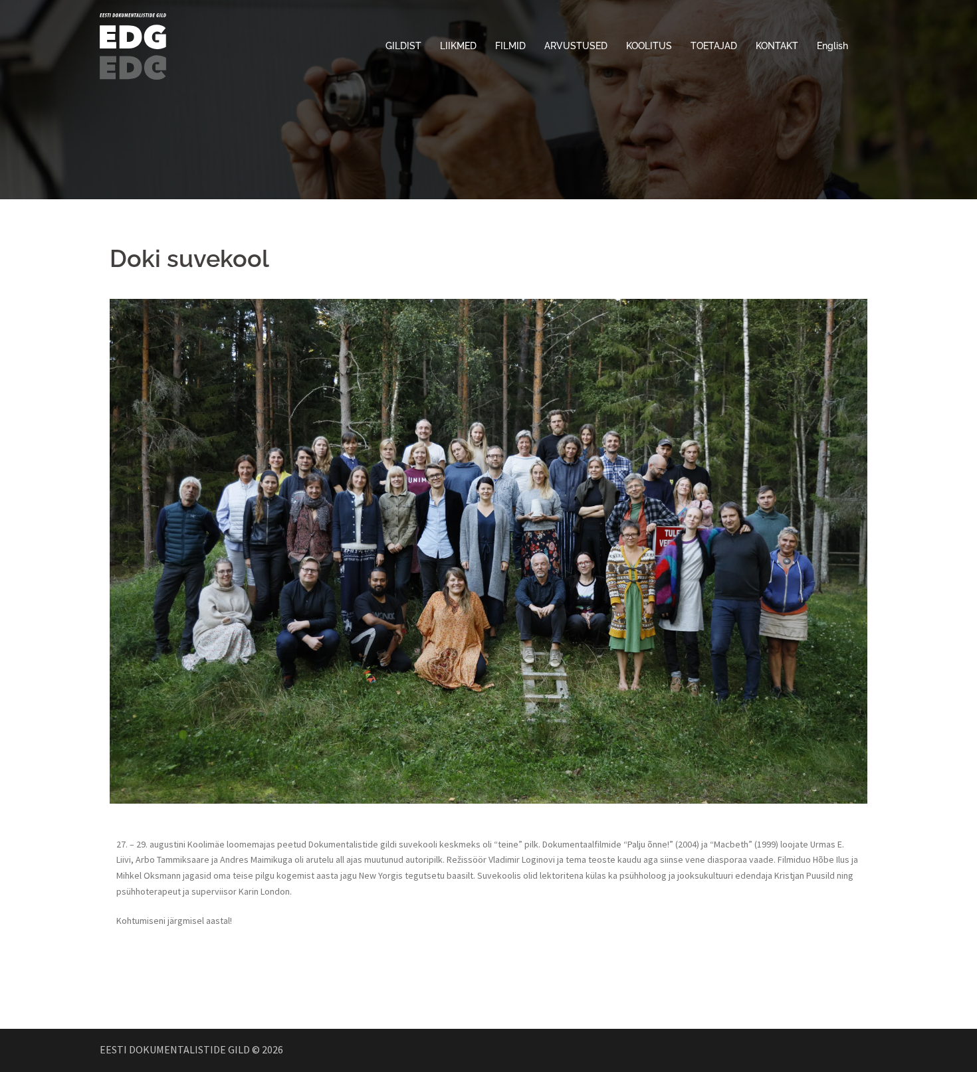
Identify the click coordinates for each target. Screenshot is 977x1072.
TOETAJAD (714, 46)
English (832, 46)
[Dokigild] (133, 45)
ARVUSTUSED (575, 46)
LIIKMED (458, 46)
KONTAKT (777, 46)
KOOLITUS (649, 46)
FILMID (510, 46)
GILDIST (403, 46)
